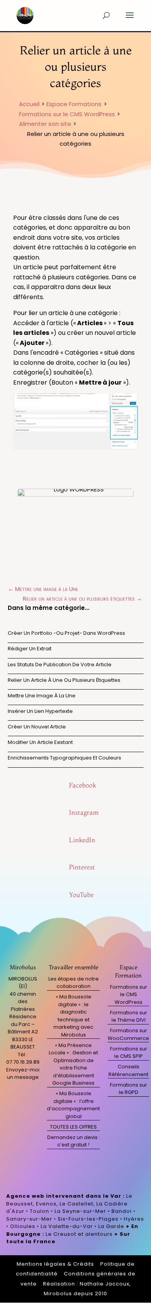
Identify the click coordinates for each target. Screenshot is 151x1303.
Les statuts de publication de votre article (60, 664)
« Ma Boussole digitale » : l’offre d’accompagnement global (73, 1105)
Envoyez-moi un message (22, 1073)
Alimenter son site (45, 124)
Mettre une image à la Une (42, 695)
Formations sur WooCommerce (128, 1034)
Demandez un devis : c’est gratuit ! (73, 1141)
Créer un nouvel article (37, 726)
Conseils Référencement (128, 1070)
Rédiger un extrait (29, 648)
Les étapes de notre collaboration (73, 982)
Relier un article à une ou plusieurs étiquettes (64, 680)
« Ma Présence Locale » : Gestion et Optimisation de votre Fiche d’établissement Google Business (73, 1064)
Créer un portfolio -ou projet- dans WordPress (66, 633)
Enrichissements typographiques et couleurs (64, 757)
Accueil (29, 104)
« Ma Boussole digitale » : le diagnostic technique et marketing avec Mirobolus (73, 1015)
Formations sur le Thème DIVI (128, 1016)
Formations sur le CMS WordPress (67, 114)
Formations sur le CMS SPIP (128, 1052)
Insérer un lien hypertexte (40, 711)
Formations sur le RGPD (128, 1088)
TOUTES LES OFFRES (73, 1127)
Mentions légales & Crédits (55, 1264)
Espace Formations (73, 104)
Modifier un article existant (40, 742)
